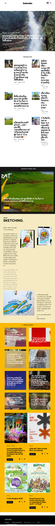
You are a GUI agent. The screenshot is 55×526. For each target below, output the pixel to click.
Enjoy (42, 110)
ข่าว (8, 330)
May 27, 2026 (45, 111)
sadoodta (8, 519)
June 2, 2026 (45, 86)
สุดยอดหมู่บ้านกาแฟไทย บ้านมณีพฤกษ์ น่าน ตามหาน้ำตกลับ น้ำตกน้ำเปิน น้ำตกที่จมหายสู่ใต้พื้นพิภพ (22, 38)
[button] (24, 49)
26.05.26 (37, 343)
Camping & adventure (17, 522)
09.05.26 (37, 365)
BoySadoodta (44, 142)
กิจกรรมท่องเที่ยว (11, 32)
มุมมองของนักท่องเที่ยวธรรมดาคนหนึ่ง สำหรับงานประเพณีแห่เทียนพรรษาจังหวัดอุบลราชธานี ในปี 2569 (16, 452)
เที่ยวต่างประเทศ (27, 522)
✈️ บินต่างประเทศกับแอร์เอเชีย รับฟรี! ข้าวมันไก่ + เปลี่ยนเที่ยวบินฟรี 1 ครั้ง (39, 340)
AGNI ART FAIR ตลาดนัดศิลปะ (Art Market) (38, 449)
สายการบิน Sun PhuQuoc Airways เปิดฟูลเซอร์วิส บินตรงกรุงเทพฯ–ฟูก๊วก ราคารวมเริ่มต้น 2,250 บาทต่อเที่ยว (15, 337)
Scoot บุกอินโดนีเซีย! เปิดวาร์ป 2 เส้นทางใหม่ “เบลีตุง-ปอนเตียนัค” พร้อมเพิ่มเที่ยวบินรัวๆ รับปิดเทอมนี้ (15, 401)
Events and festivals (12, 524)
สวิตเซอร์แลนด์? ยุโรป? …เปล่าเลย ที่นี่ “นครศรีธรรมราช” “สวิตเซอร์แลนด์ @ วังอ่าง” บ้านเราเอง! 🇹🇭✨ (22, 129)
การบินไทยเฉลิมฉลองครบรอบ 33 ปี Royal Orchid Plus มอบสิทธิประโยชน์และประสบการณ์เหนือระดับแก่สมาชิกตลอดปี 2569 (15, 358)
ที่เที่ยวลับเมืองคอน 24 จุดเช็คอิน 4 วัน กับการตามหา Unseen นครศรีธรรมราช (21, 101)
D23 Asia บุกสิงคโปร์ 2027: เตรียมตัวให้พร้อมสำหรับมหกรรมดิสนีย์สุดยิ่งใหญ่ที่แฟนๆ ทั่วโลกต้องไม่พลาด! (15, 381)
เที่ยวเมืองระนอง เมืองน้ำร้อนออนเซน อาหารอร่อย (45, 100)
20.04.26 (37, 386)
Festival (32, 397)
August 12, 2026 (9, 43)
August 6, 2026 (21, 108)
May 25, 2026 (45, 144)
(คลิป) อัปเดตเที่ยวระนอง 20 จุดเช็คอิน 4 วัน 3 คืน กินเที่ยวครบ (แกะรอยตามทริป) (45, 72)
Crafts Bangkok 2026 (15, 498)
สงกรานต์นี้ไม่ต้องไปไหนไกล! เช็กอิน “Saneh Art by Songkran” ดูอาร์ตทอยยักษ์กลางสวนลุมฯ (39, 402)
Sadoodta (27, 3)
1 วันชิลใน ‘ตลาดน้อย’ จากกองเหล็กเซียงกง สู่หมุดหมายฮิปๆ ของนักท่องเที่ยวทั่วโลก (45, 129)
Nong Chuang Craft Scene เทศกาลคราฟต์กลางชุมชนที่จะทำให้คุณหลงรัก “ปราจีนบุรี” (37, 501)
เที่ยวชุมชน (4, 32)
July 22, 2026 (21, 139)
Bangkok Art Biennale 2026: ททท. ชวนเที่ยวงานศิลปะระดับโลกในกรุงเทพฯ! (39, 360)
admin (3, 43)
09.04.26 (13, 406)
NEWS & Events (28, 325)
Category (7, 522)
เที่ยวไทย (17, 32)
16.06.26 (13, 343)
